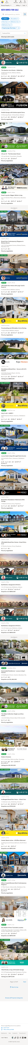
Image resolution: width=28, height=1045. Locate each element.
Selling (18, 5)
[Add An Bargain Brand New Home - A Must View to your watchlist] (26, 770)
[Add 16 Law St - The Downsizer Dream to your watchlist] (26, 124)
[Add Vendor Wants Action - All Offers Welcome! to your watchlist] (26, 811)
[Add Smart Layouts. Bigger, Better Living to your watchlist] (26, 165)
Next (24, 982)
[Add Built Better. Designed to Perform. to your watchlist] (26, 555)
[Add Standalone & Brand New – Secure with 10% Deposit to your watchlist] (26, 339)
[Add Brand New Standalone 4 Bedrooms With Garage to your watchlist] (26, 470)
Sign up (20, 2)
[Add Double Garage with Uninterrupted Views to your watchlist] (26, 83)
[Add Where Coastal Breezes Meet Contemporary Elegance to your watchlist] (26, 853)
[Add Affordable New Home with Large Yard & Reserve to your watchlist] (26, 255)
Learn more (6, 1027)
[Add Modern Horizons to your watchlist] (26, 727)
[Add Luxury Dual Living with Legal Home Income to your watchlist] (26, 426)
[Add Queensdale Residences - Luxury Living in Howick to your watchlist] (26, 641)
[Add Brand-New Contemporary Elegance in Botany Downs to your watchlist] (26, 212)
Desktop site (4, 1033)
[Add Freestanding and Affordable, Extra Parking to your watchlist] (26, 298)
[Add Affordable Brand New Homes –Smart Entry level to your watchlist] (26, 513)
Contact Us (15, 1033)
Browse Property (5, 5)
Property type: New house (9, 28)
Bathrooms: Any (6, 25)
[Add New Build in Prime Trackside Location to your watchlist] (26, 897)
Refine (5, 18)
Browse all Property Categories (14, 998)
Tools (23, 5)
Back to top (15, 987)
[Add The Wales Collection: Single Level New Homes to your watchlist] (26, 684)
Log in (24, 2)
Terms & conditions (23, 1033)
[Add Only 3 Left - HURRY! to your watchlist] (26, 383)
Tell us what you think (8, 1029)
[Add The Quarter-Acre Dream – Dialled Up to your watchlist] (26, 40)
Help (10, 1033)
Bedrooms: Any (15, 21)
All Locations (14, 18)
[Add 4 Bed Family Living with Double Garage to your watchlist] (26, 940)
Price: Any (4, 21)
